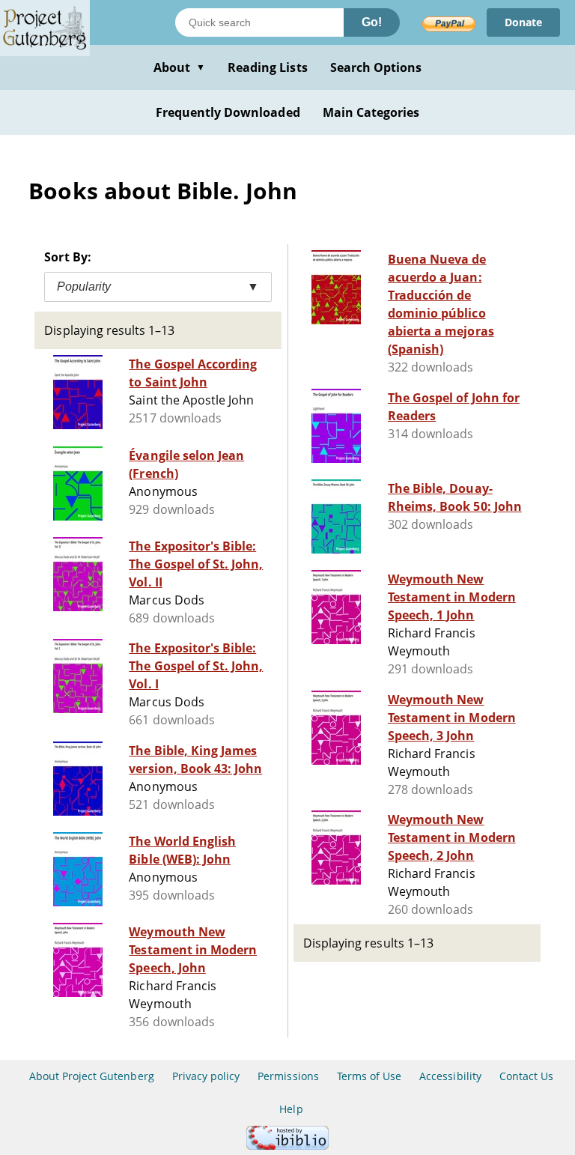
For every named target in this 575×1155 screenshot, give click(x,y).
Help (290, 1109)
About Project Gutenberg (91, 1076)
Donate (523, 22)
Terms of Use (369, 1076)
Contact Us (526, 1076)
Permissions (288, 1076)
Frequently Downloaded (228, 112)
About (179, 67)
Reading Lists (268, 67)
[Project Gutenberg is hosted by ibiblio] (287, 1146)
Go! (372, 22)
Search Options (376, 67)
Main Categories (371, 112)
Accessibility (450, 1076)
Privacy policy (206, 1076)
